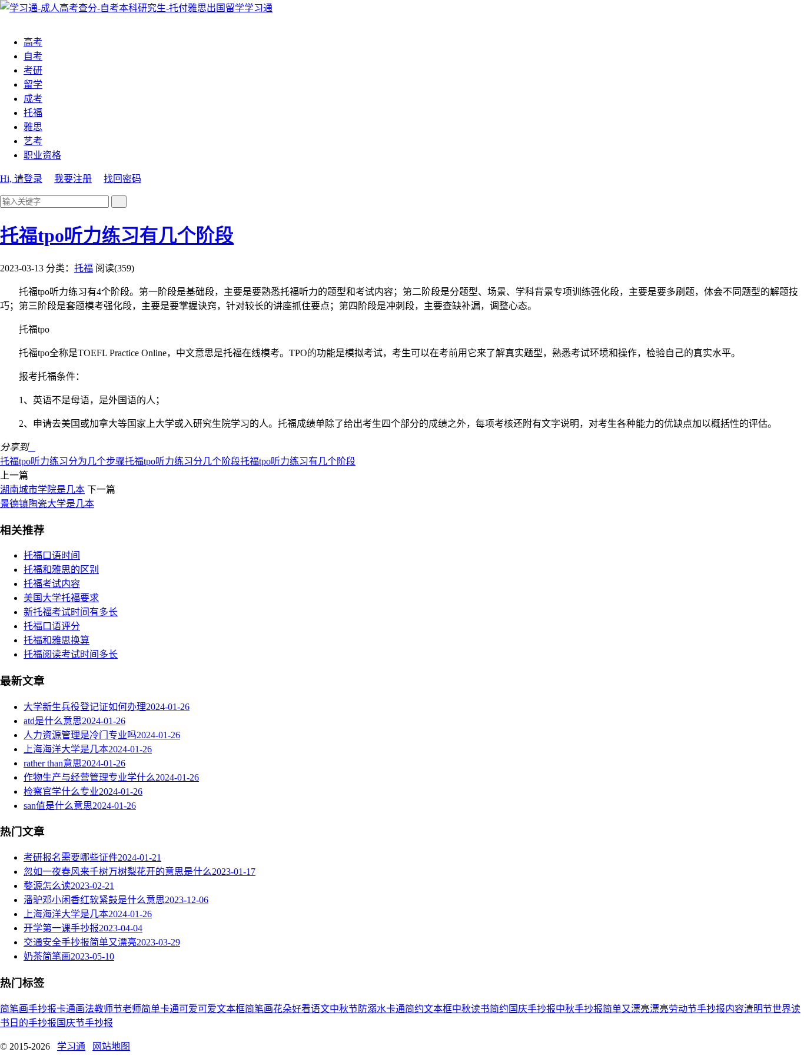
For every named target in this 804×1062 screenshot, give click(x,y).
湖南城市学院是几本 (42, 489)
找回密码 (122, 179)
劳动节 (683, 1009)
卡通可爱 (179, 1009)
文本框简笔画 (245, 1009)
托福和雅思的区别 (61, 570)
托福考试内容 (52, 584)
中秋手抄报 (579, 1009)
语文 (320, 1009)
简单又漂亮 (626, 1009)
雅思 (33, 127)
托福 (33, 113)
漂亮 (659, 1009)
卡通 (66, 1009)
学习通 (258, 8)
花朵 (282, 1009)
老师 (131, 1009)
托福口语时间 (52, 555)
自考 (33, 56)
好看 (301, 1009)
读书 (480, 1009)
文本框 (438, 1009)
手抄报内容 (720, 1009)
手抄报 (42, 1009)
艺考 (33, 141)
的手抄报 (38, 1023)
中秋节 (344, 1009)
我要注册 (73, 179)
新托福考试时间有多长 (71, 612)
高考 (33, 42)
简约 (499, 1009)
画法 (84, 1009)
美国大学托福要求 (61, 598)
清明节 (758, 1009)
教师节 (108, 1009)
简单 (150, 1009)
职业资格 (42, 155)
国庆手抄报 (532, 1009)
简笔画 (14, 1009)
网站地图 (111, 1046)
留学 (33, 84)
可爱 (207, 1009)
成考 (33, 99)
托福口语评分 (52, 626)
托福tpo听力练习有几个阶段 (117, 235)
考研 (33, 70)
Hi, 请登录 (21, 179)
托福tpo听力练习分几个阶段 (182, 461)
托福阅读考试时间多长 (71, 654)
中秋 (461, 1009)
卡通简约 (405, 1009)
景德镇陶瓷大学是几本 (47, 504)
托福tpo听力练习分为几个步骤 (62, 461)
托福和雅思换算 (56, 640)
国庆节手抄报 (85, 1023)
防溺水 (372, 1009)
